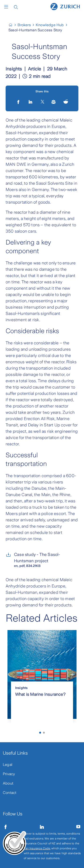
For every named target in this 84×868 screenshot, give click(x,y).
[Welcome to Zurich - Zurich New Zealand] (12, 25)
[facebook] (19, 101)
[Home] (65, 6)
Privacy (9, 774)
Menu (7, 7)
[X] (42, 102)
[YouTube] (78, 827)
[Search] (15, 7)
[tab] (40, 733)
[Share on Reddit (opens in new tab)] (65, 102)
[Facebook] (5, 827)
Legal (7, 765)
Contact (9, 793)
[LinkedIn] (31, 101)
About (8, 783)
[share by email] (54, 101)
